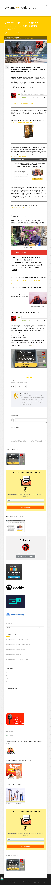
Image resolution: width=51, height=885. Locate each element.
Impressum (21, 882)
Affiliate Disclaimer (37, 882)
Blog (33, 5)
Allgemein (19, 32)
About (30, 5)
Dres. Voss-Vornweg (10, 32)
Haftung (45, 882)
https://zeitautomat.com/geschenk (22, 122)
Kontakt (34, 8)
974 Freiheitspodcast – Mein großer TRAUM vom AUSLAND (18, 644)
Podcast (36, 5)
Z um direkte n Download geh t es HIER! (22, 103)
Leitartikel (8, 678)
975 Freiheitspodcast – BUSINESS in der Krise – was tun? (17, 639)
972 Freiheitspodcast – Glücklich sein (13, 654)
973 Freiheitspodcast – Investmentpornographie (15, 649)
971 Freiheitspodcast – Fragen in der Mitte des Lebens (17, 659)
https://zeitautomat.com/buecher (21, 207)
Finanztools (8, 675)
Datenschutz (28, 882)
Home (27, 5)
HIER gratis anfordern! (26, 507)
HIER (44, 343)
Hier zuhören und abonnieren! (26, 556)
